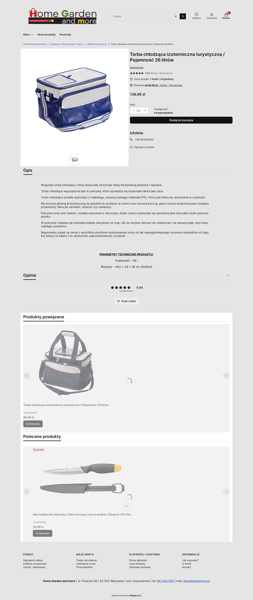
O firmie (186, 563)
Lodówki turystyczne (96, 44)
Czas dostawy (137, 563)
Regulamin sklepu (33, 560)
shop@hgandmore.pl (196, 581)
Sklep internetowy (125, 595)
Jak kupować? (190, 560)
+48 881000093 (144, 139)
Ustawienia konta (86, 563)
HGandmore (136, 67)
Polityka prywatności (35, 563)
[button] (183, 16)
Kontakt (186, 567)
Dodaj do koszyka (181, 120)
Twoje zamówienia (86, 560)
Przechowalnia (84, 567)
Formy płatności (138, 560)
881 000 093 (165, 581)
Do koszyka (33, 423)
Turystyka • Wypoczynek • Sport (66, 44)
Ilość (132, 104)
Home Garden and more (34, 44)
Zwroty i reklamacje (34, 567)
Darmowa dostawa (139, 567)
